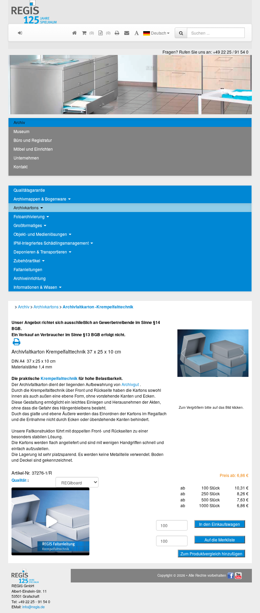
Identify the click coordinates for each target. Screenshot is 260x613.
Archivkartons (46, 306)
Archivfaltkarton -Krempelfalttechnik (98, 307)
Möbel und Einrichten (33, 149)
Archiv (19, 122)
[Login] (20, 32)
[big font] (137, 32)
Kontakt (20, 166)
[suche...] (181, 32)
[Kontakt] (127, 32)
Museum (21, 131)
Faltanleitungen (28, 269)
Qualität (19, 480)
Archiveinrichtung (30, 278)
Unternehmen (26, 157)
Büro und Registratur (33, 140)
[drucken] (117, 32)
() (91, 32)
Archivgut (130, 384)
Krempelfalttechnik (59, 378)
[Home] (75, 32)
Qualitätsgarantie (29, 190)
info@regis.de (33, 606)
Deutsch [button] (158, 33)
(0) (108, 32)
